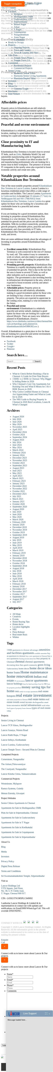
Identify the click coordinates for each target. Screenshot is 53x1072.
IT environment (20, 681)
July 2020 (16, 512)
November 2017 (19, 591)
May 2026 (17, 424)
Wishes (15, 637)
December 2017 (19, 589)
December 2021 (19, 494)
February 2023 (19, 481)
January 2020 (18, 524)
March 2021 (17, 499)
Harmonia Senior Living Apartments (30, 76)
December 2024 (19, 432)
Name (10, 974)
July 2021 (16, 496)
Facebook (11, 341)
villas (9, 711)
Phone (10, 985)
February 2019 (19, 553)
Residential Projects (22, 65)
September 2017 (19, 596)
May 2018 (17, 576)
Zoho (18, 154)
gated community (30, 665)
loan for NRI (42, 684)
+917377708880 (8, 8)
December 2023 (19, 458)
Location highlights (21, 627)
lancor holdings (14, 683)
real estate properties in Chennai (17, 699)
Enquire (4, 940)
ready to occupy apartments (29, 691)
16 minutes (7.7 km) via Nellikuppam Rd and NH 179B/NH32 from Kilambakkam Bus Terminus (26, 198)
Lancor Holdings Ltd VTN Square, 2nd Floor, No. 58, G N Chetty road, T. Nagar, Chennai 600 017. (13, 889)
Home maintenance (34, 672)
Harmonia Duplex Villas (25, 78)
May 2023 (17, 473)
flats (21, 665)
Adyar (17, 27)
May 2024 (17, 447)
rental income (26, 702)
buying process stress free (27, 658)
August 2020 (18, 509)
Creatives (16, 616)
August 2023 (18, 468)
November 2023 (19, 460)
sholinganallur (38, 702)
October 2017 (18, 594)
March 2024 (17, 450)
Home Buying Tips (21, 621)
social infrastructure (31, 705)
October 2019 (18, 532)
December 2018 (19, 558)
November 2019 (19, 530)
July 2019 (16, 540)
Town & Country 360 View (26, 52)
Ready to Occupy (16, 42)
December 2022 (19, 486)
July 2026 (16, 419)
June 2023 (17, 470)
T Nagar (17, 29)
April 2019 (17, 548)
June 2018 (17, 573)
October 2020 (18, 504)
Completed (13, 63)
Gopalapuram (20, 32)
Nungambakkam (21, 34)
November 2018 (19, 560)
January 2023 (18, 483)
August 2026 (18, 416)
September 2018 (19, 566)
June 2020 (17, 514)
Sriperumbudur (20, 22)
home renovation (20, 676)
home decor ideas (41, 668)
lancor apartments (36, 680)
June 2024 (17, 445)
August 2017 (18, 599)
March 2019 (17, 550)
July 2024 (16, 442)
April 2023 (17, 476)
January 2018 (18, 586)
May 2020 (17, 517)
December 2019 (19, 527)
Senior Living (14, 70)
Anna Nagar (19, 37)
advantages (34, 650)
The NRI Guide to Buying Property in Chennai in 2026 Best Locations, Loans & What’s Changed (31, 402)
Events (15, 619)
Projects (11, 45)
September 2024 (19, 437)
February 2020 (19, 522)
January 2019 (18, 555)
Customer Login (21, 88)
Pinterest (10, 349)
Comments (11, 991)
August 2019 (18, 537)
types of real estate (41, 708)
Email (10, 980)
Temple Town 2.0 (22, 60)
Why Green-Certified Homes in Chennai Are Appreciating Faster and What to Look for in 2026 (31, 394)
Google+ (11, 346)
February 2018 (19, 584)
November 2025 (19, 427)
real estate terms (36, 699)
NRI (14, 629)
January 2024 (18, 455)
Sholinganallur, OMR (23, 16)
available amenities (40, 653)
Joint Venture (14, 94)
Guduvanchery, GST (23, 19)
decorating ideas (13, 665)
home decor (24, 668)
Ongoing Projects (21, 47)
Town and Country (22, 50)
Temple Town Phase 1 (24, 58)
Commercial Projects (23, 68)
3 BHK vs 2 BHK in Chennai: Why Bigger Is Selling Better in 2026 (31, 380)
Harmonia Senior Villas (24, 73)
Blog (10, 83)
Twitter (10, 344)
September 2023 (19, 465)
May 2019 (17, 545)
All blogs (16, 614)
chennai (19, 661)
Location (12, 11)
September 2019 (19, 535)
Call (3, 942)
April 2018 (17, 578)
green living (44, 664)
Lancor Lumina (23, 188)
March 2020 (17, 519)
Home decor (17, 624)
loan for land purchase (30, 684)
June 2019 (17, 542)
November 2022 (19, 488)
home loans (13, 672)
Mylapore (18, 14)
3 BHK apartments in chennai (18, 650)
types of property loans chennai (20, 708)
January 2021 (18, 501)
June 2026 (17, 422)
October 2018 (18, 563)
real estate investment (34, 695)
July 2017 (16, 602)
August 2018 (18, 568)
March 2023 (17, 478)
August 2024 (18, 440)
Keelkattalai (19, 40)
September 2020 (19, 506)
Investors (12, 81)
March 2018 (17, 581)
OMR (17, 691)
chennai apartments (35, 661)
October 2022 (18, 491)
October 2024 (18, 434)
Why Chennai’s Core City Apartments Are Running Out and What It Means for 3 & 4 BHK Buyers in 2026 (31, 386)
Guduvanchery (12, 668)
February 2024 (19, 452)
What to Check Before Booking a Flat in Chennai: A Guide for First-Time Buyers (30, 374)
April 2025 (17, 429)
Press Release (18, 632)
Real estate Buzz (19, 634)
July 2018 (16, 571)
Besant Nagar (20, 24)
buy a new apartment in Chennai (36, 656)
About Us (12, 86)
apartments (28, 652)
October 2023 (18, 463)
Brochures (12, 91)
